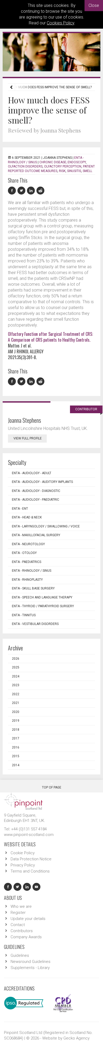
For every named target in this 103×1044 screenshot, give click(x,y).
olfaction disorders (25, 166)
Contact (18, 924)
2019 (15, 721)
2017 (15, 738)
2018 (15, 730)
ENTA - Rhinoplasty (27, 580)
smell (87, 171)
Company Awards (26, 937)
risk (62, 171)
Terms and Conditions (30, 871)
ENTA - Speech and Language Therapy (42, 597)
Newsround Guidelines (30, 961)
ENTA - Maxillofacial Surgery (36, 535)
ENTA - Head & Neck (27, 517)
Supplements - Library (30, 967)
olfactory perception (62, 166)
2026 (15, 658)
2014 (15, 765)
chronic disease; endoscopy (62, 162)
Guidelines (20, 955)
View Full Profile (27, 438)
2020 (15, 712)
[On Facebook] (12, 190)
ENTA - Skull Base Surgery (33, 588)
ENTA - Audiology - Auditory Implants (42, 482)
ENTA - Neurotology (28, 544)
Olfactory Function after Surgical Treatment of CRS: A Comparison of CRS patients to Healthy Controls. (50, 337)
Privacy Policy (23, 865)
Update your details (28, 918)
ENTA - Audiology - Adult (31, 473)
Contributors (22, 930)
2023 (15, 685)
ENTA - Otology (24, 553)
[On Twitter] (22, 190)
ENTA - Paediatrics (26, 562)
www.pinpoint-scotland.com (29, 834)
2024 (15, 676)
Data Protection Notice (31, 859)
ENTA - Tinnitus (24, 615)
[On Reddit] (40, 190)
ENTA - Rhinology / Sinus (31, 570)
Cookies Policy (60, 22)
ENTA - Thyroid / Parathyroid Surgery (43, 606)
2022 (15, 694)
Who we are (21, 906)
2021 (15, 703)
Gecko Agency (76, 1038)
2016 (15, 747)
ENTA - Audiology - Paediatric (35, 499)
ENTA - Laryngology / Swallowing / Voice (46, 526)
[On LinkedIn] (31, 190)
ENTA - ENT (20, 508)
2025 (15, 667)
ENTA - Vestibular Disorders (35, 624)
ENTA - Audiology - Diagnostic (36, 491)
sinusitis (74, 171)
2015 (15, 756)
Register (18, 912)
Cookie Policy (23, 853)
